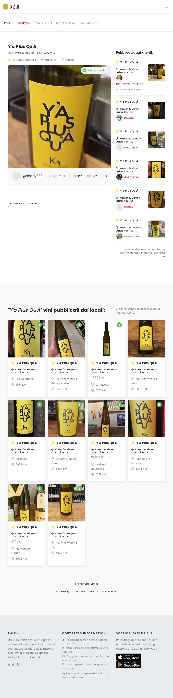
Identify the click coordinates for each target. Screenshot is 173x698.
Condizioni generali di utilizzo (89, 673)
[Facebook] (18, 664)
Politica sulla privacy (74, 677)
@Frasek (128, 206)
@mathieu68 (131, 147)
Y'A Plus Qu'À (26, 363)
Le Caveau (102, 385)
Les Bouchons (24, 379)
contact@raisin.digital (79, 664)
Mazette (21, 459)
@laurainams (131, 236)
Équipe (66, 673)
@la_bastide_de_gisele (129, 83)
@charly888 (24, 23)
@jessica (129, 117)
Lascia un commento (23, 203)
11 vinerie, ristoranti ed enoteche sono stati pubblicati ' (142, 251)
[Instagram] (9, 664)
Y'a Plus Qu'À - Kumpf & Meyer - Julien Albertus (86, 591)
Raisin (7, 23)
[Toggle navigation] (166, 6)
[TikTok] (13, 664)
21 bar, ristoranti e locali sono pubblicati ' (139, 310)
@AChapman (131, 177)
